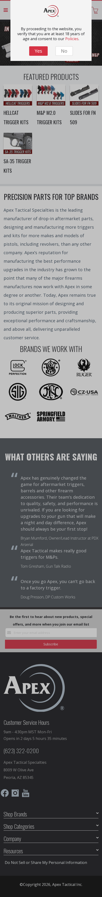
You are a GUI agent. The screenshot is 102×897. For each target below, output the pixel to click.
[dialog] (51, 448)
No (64, 51)
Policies (72, 38)
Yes (38, 51)
